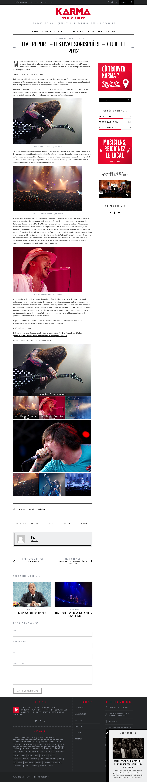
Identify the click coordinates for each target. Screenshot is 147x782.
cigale (52, 741)
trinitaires (43, 765)
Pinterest (66, 524)
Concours (77, 31)
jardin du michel (47, 748)
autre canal (25, 737)
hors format (26, 748)
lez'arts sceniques (32, 751)
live (42, 751)
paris (41, 758)
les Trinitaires (18, 751)
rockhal (38, 762)
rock (60, 758)
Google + (84, 524)
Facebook (35, 524)
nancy (52, 755)
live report (21, 509)
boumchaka (50, 737)
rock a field (18, 762)
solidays (47, 762)
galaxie (62, 744)
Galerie (110, 31)
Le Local (62, 31)
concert (59, 741)
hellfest (16, 748)
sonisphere (41, 509)
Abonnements (80, 714)
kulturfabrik (59, 748)
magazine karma (19, 755)
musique (44, 755)
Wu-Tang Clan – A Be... (109, 122)
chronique (44, 741)
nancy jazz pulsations (21, 758)
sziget (27, 765)
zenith (51, 765)
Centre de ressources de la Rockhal (26, 741)
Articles (47, 31)
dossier (39, 744)
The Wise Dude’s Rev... (108, 116)
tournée (34, 765)
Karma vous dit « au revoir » (32, 612)
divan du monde (28, 744)
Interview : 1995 (33, 559)
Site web (17, 652)
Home (35, 31)
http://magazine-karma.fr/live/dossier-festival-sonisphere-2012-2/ (40, 336)
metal (31, 509)
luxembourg (60, 751)
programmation (51, 758)
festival (54, 744)
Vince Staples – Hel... (108, 127)
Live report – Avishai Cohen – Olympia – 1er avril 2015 (73, 614)
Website (34, 541)
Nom (15, 630)
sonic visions (56, 762)
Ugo (33, 537)
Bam (33, 737)
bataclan (40, 737)
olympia (34, 758)
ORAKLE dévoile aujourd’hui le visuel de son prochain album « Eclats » (128, 764)
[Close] (107, 733)
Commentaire (18, 664)
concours (17, 744)
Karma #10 (113, 721)
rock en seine (29, 762)
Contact (78, 739)
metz (36, 755)
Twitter (51, 524)
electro (47, 744)
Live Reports (70, 38)
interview (36, 748)
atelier (16, 737)
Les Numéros (94, 31)
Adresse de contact (22, 641)
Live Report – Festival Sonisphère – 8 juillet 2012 (73, 560)
